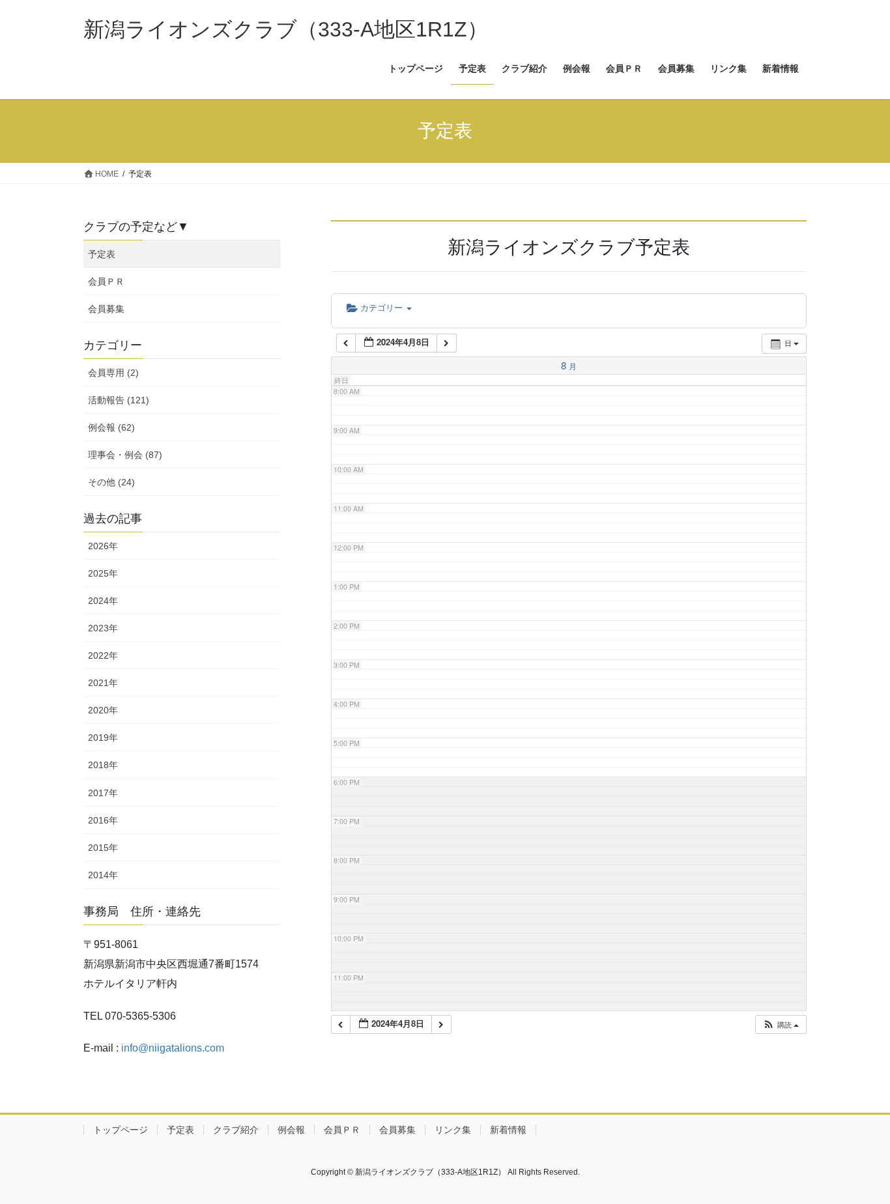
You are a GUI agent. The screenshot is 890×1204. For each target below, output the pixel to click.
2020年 (103, 710)
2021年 (103, 683)
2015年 (103, 847)
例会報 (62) (111, 427)
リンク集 (453, 1130)
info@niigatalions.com (172, 1048)
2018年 (103, 765)
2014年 (103, 875)
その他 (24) (111, 482)
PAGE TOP (857, 1156)
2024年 (103, 600)
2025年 (103, 573)
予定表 (101, 254)
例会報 (291, 1130)
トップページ (120, 1130)
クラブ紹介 (236, 1130)
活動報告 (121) (118, 400)
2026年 (103, 546)
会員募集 (106, 309)
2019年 (103, 737)
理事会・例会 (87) (125, 455)
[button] (780, 1024)
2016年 (103, 820)
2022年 (103, 655)
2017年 (103, 793)
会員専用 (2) (113, 372)
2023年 (103, 628)
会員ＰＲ (106, 281)
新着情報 (508, 1130)
